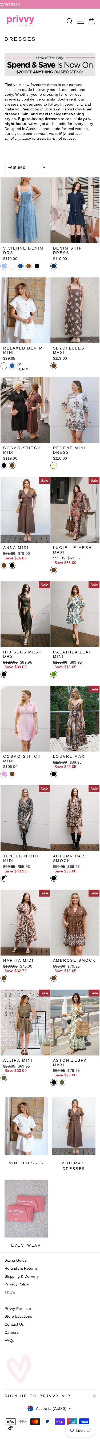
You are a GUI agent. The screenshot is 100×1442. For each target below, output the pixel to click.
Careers (12, 1332)
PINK (4, 774)
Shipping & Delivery (22, 1276)
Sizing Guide (16, 1260)
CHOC (53, 365)
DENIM (12, 365)
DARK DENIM (53, 266)
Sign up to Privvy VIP (38, 1396)
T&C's (10, 1292)
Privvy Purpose (18, 1308)
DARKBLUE (20, 266)
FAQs (9, 1340)
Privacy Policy (17, 1284)
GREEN (53, 674)
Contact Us (14, 1324)
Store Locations (18, 1316)
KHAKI (4, 1078)
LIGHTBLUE (4, 266)
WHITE (12, 266)
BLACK (4, 465)
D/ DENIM (20, 365)
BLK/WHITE (4, 878)
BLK (37, 266)
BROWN (28, 266)
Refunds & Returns (21, 1268)
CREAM (53, 465)
